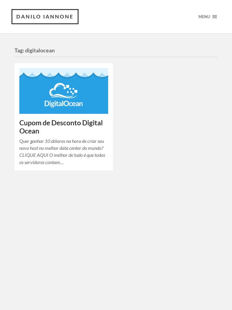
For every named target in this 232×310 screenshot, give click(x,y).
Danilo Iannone (45, 16)
